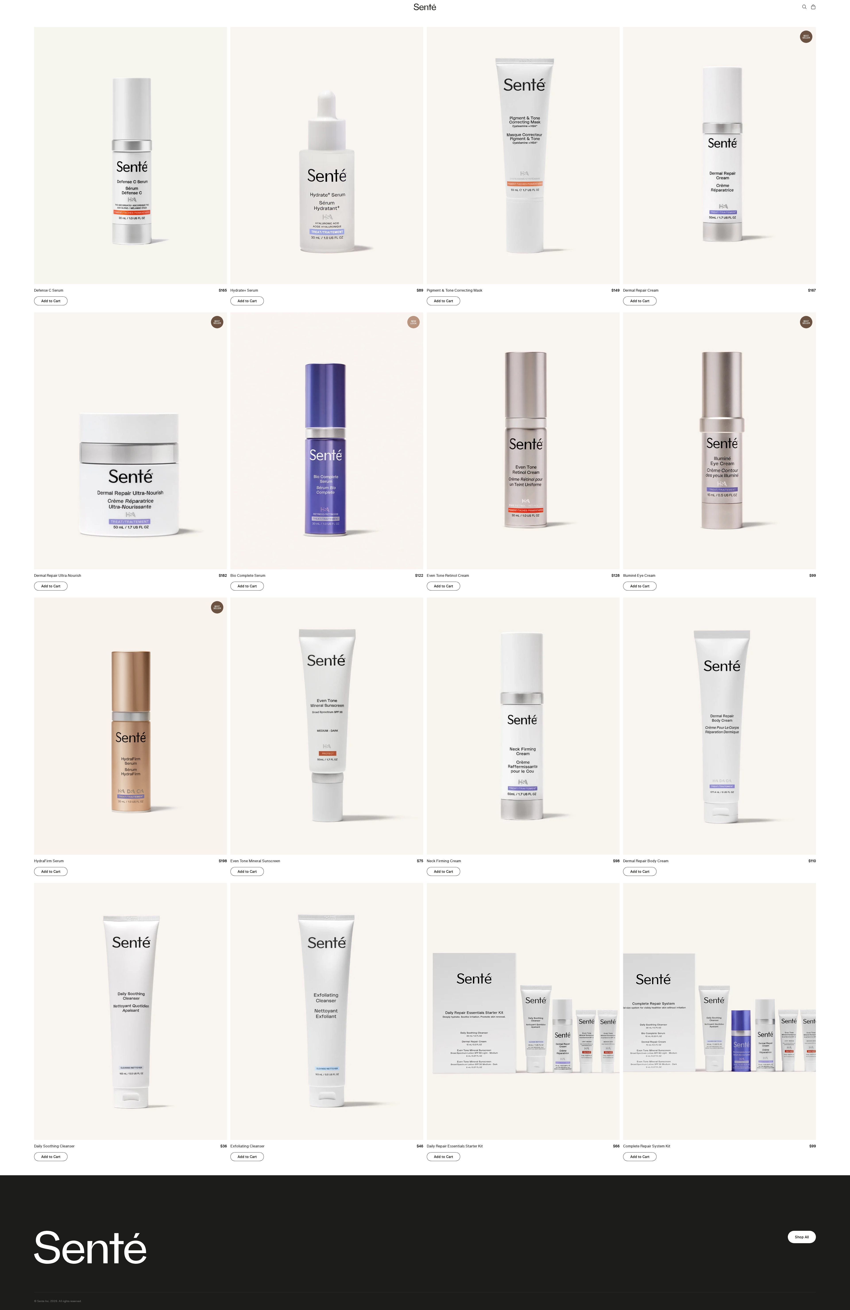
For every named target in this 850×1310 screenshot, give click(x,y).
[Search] (804, 6)
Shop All (802, 1237)
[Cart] (813, 6)
